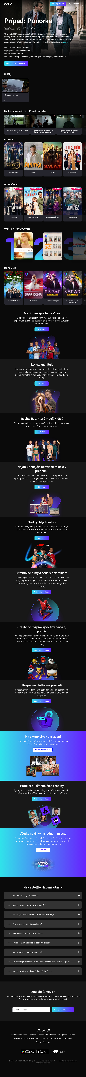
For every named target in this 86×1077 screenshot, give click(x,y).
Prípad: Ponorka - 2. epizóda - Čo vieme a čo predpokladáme (43, 131)
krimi (13, 28)
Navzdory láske (33, 217)
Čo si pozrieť (62, 1035)
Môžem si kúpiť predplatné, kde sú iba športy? (30, 971)
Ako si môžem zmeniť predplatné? (25, 952)
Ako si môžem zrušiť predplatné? (25, 924)
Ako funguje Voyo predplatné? (23, 896)
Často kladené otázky (19, 1035)
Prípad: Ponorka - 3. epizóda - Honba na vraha (69, 131)
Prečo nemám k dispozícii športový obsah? (29, 943)
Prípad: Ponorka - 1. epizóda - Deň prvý (17, 131)
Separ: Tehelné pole (52, 301)
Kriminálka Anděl (72, 217)
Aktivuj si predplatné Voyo (16, 63)
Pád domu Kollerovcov (14, 301)
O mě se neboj (72, 172)
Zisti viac (41, 383)
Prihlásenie (76, 4)
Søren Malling (14, 57)
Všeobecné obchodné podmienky (26, 1038)
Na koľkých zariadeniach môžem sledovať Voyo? (32, 914)
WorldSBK (41, 532)
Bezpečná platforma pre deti (42, 685)
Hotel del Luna (13, 172)
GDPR (43, 1038)
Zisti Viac (41, 329)
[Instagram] (44, 1030)
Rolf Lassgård (47, 57)
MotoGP (52, 529)
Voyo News (68, 1038)
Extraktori (14, 217)
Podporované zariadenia (47, 1035)
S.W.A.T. (52, 172)
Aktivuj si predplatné (41, 592)
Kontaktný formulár (54, 1038)
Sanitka (33, 172)
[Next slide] (82, 125)
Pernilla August (35, 57)
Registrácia (59, 4)
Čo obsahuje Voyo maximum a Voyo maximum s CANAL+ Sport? (39, 962)
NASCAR (61, 529)
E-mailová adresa (20, 1010)
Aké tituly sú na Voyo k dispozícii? (25, 933)
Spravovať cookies (43, 1042)
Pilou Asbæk (24, 57)
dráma (7, 28)
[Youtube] (49, 1030)
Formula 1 (31, 529)
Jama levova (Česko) (52, 217)
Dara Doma (33, 301)
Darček (72, 1035)
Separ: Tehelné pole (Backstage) (72, 301)
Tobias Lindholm (17, 54)
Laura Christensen (59, 57)
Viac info (65, 42)
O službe (33, 1035)
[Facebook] (39, 1030)
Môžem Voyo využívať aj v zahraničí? (27, 905)
